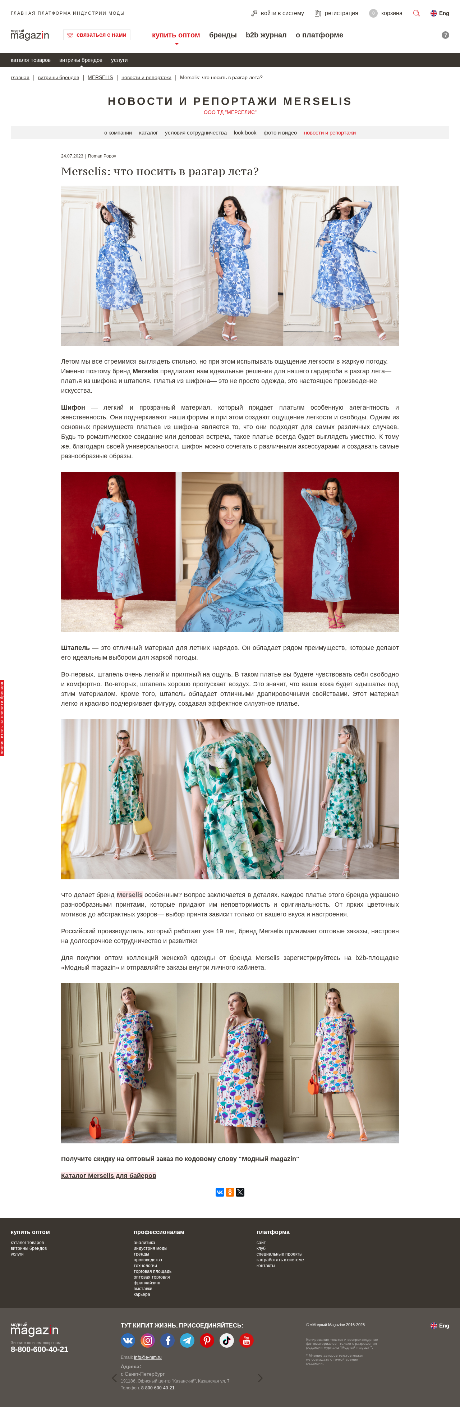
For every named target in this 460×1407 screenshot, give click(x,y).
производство (148, 1259)
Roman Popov (102, 156)
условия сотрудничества (196, 132)
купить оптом (176, 35)
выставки (143, 1288)
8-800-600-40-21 (39, 1349)
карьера (142, 1294)
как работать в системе (280, 1259)
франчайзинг (147, 1282)
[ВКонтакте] (220, 1192)
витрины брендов (80, 60)
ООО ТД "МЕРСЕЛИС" (230, 112)
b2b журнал (266, 35)
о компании (118, 132)
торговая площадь (152, 1271)
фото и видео (280, 132)
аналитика (144, 1242)
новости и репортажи (146, 77)
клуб (261, 1248)
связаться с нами (101, 35)
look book (245, 132)
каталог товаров (31, 60)
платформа (273, 1232)
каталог (148, 132)
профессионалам (159, 1232)
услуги (119, 60)
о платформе (319, 35)
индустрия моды (150, 1248)
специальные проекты (280, 1254)
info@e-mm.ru (148, 1357)
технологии (145, 1265)
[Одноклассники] (230, 1192)
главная (20, 77)
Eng (444, 13)
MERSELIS (100, 77)
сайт (261, 1242)
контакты (266, 1265)
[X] (240, 1192)
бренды (223, 35)
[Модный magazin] (30, 35)
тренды (141, 1254)
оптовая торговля (152, 1277)
